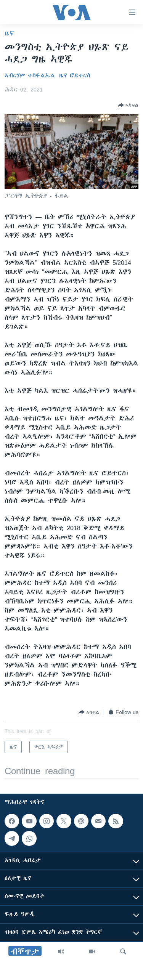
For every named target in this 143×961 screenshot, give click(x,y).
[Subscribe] (98, 821)
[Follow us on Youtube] (29, 821)
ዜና (9, 33)
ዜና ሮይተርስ (74, 75)
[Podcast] (81, 821)
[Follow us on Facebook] (12, 821)
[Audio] (61, 951)
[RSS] (115, 821)
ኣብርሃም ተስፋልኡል (30, 75)
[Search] (123, 951)
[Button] (128, 105)
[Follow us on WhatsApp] (29, 838)
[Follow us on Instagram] (46, 821)
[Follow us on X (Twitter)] (63, 821)
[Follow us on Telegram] (12, 838)
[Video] (92, 951)
